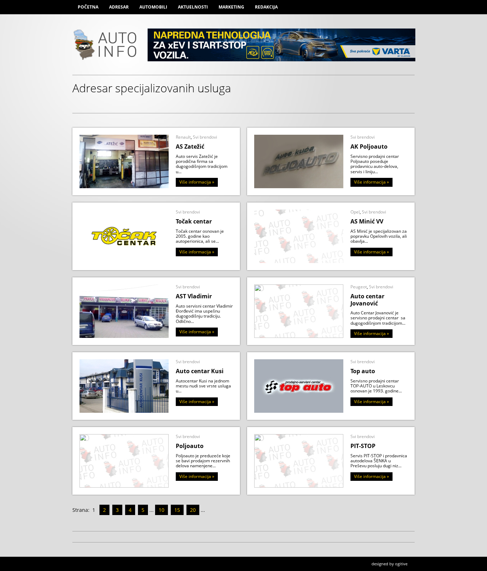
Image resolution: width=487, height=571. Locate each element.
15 (177, 509)
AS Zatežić (190, 146)
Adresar (119, 7)
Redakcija (266, 7)
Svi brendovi (205, 137)
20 (193, 509)
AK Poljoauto (369, 146)
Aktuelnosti (193, 7)
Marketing (231, 7)
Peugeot (358, 287)
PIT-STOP (362, 446)
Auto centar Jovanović (367, 299)
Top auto (362, 371)
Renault (183, 137)
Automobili (153, 7)
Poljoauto (190, 446)
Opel (355, 212)
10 (161, 509)
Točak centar (194, 221)
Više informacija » (196, 182)
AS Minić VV (366, 221)
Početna (88, 7)
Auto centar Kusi (200, 371)
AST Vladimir (194, 296)
